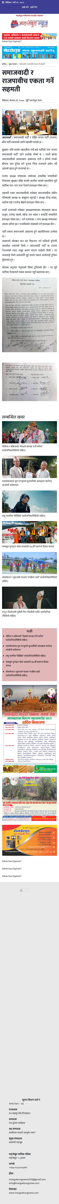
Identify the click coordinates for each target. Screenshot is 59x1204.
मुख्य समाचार (13, 64)
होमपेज (4, 64)
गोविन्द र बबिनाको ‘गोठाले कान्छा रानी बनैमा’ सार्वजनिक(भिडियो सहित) (24, 638)
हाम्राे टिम (33, 7)
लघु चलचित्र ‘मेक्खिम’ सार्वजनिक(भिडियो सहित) (26, 656)
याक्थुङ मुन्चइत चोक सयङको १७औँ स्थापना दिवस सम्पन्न (27, 664)
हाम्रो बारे (25, 7)
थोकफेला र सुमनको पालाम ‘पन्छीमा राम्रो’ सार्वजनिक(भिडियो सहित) (23, 674)
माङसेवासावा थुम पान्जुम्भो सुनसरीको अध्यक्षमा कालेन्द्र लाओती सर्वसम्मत (29, 648)
